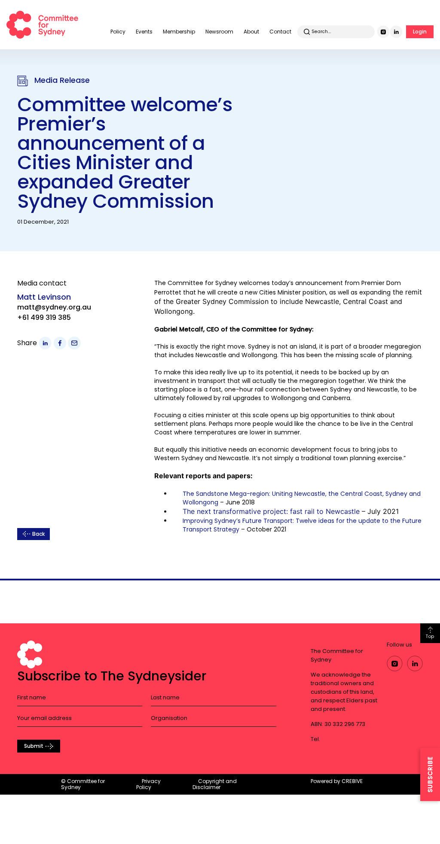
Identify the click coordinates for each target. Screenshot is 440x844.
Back (38, 533)
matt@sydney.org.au (54, 307)
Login (420, 31)
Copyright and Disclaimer (214, 784)
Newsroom (219, 31)
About (251, 31)
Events (144, 31)
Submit (33, 746)
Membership (179, 31)
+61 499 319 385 (44, 317)
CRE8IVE (352, 781)
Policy (117, 31)
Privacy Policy (148, 784)
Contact (280, 31)
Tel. (315, 739)
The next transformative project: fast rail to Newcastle (271, 511)
